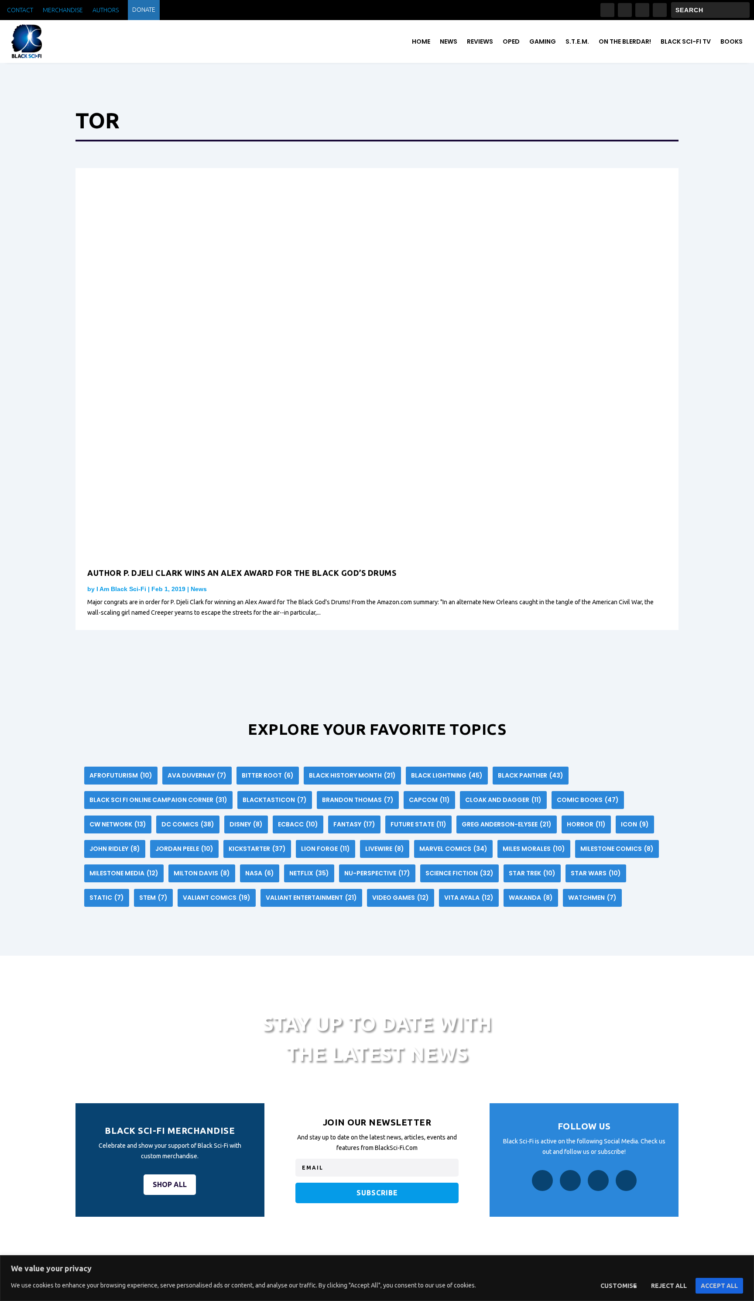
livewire (384, 848)
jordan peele (184, 848)
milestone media (123, 873)
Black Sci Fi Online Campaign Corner (158, 799)
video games (400, 897)
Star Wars (596, 873)
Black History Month (352, 775)
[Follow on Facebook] (607, 10)
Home (421, 41)
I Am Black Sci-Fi (121, 588)
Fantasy (354, 824)
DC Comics (187, 824)
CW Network (117, 824)
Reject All (669, 1285)
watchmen (592, 897)
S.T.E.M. (577, 41)
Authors (106, 10)
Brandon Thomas (358, 799)
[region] (377, 1278)
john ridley (114, 848)
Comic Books (588, 799)
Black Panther (530, 775)
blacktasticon (275, 799)
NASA (259, 873)
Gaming (542, 41)
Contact (20, 10)
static (106, 897)
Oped (511, 41)
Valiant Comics (216, 897)
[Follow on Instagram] (625, 10)
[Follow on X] (642, 10)
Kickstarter (257, 848)
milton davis (202, 873)
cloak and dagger (503, 799)
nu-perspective (377, 873)
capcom (429, 799)
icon (635, 824)
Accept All (719, 1285)
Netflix (309, 873)
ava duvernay (197, 775)
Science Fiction (459, 873)
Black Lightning (447, 775)
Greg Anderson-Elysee (507, 824)
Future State (418, 824)
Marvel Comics (453, 848)
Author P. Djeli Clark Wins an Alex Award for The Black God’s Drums (241, 572)
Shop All (170, 1184)
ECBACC (298, 824)
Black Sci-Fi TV (686, 41)
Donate (143, 10)
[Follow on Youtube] (660, 10)
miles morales (534, 848)
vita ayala (469, 897)
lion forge (325, 848)
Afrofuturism (120, 775)
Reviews (480, 41)
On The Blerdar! (625, 41)
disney (246, 824)
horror (586, 824)
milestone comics (617, 848)
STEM (153, 897)
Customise (618, 1285)
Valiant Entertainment (311, 897)
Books (731, 41)
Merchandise (63, 10)
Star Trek (532, 873)
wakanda (531, 897)
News (448, 41)
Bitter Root (268, 775)
